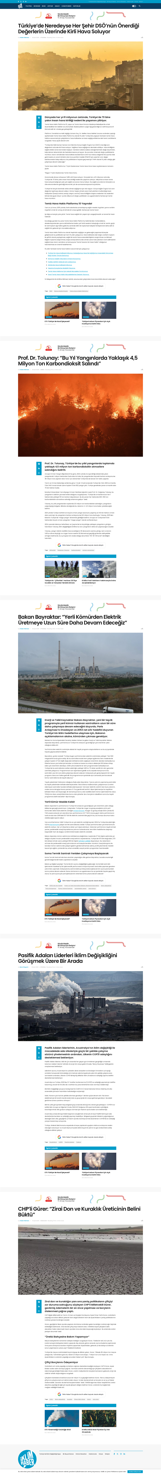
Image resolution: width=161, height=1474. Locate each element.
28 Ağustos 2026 (51, 324)
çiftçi (51, 1399)
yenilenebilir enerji (80, 888)
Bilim (43, 6)
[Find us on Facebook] (18, 1)
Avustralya (53, 1142)
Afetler (50, 6)
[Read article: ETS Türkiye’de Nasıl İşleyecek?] (62, 310)
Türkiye (78, 1142)
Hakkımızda (130, 1)
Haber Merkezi (24, 37)
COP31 (61, 1142)
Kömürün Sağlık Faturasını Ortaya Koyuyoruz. (64, 259)
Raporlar (76, 6)
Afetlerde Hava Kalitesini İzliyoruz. (60, 265)
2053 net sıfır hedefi (56, 885)
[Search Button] (139, 6)
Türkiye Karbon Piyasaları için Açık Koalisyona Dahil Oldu (96, 322)
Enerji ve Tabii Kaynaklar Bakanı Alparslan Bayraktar (82, 885)
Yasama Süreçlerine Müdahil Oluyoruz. (61, 268)
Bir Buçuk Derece (111, 1)
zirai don (96, 1399)
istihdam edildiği (84, 841)
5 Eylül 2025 (35, 1221)
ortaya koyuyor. (79, 811)
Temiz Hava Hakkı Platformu (79, 291)
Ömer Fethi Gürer (79, 1399)
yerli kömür (92, 888)
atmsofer (53, 550)
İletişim (141, 1)
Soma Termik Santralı (65, 888)
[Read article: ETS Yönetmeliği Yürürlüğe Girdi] (62, 1418)
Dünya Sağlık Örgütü (61, 291)
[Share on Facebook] (39, 118)
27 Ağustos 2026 (51, 1432)
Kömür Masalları (121, 1)
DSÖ (51, 291)
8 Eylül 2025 (35, 37)
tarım (89, 1399)
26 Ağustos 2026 (88, 1435)
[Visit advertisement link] (80, 17)
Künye (136, 1)
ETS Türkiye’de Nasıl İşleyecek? (57, 321)
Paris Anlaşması (51, 888)
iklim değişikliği (106, 885)
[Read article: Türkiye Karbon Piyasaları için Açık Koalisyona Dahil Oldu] (99, 310)
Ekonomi (37, 6)
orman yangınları (88, 550)
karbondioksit (75, 550)
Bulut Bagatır (24, 967)
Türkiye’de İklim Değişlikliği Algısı (97, 1)
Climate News (66, 6)
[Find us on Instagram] (23, 1)
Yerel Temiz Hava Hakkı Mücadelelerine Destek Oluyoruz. (69, 274)
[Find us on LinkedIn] (25, 1)
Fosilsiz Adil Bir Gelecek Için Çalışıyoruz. (62, 262)
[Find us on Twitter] (21, 1)
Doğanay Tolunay (63, 550)
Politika (29, 6)
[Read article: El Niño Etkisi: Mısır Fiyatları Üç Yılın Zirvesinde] (99, 1418)
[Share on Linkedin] (39, 122)
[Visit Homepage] (20, 6)
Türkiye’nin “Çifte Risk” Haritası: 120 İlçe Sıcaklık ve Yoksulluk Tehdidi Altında (61, 581)
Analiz (57, 6)
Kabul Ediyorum (135, 1472)
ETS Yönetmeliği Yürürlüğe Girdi (58, 1429)
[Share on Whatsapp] (39, 126)
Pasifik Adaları (69, 1142)
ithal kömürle (54, 825)
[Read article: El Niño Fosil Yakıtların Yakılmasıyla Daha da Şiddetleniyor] (99, 569)
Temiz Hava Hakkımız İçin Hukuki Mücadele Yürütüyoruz (68, 271)
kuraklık (69, 1399)
